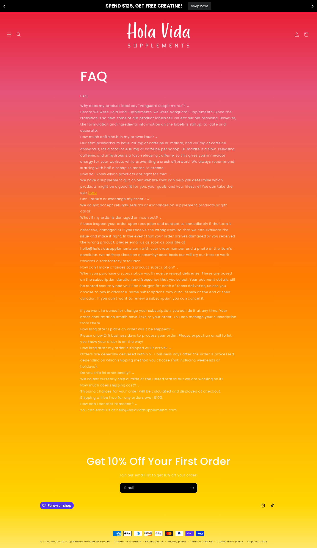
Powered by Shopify (97, 541)
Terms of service (201, 541)
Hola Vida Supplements (67, 541)
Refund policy (154, 541)
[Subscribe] (192, 488)
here (92, 192)
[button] (9, 34)
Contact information (127, 541)
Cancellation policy (230, 541)
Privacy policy (177, 541)
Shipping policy (257, 541)
